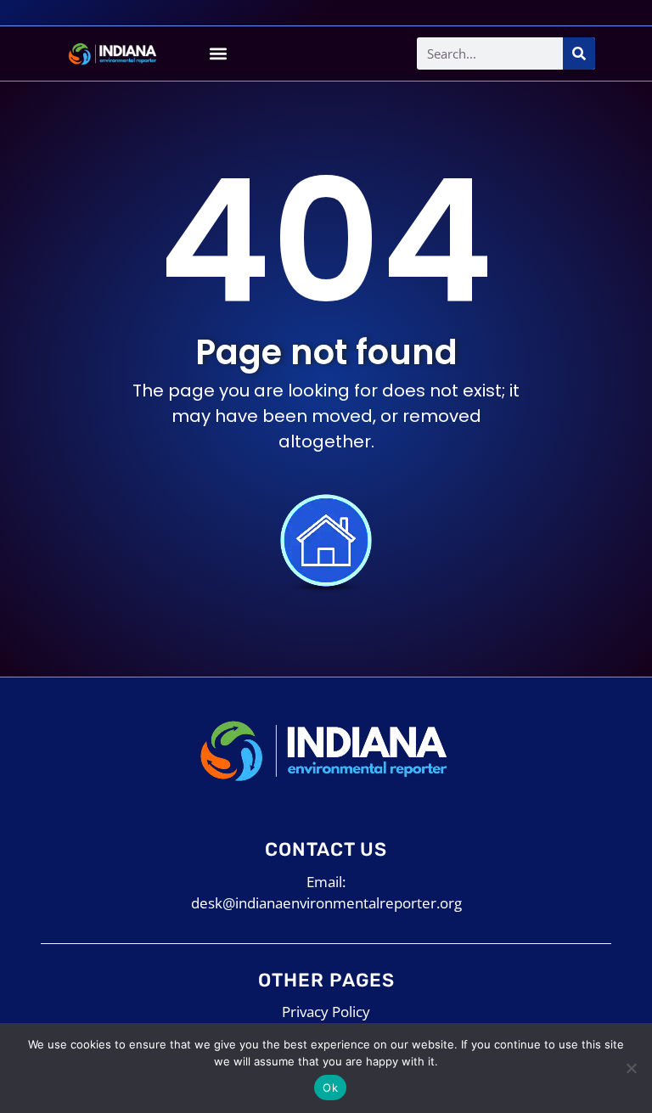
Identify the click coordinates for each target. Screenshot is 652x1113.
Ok (330, 1087)
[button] (218, 54)
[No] (630, 1068)
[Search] (579, 53)
